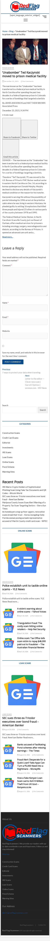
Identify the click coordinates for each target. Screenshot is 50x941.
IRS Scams (6, 452)
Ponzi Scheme (8, 68)
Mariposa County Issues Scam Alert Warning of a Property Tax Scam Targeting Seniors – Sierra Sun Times (24, 505)
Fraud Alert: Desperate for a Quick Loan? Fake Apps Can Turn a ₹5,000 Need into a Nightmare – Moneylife (31, 764)
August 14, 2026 (24, 773)
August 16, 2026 (24, 755)
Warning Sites (8, 471)
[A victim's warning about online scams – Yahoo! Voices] (8, 613)
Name (5, 303)
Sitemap (5, 854)
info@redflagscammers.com (16, 913)
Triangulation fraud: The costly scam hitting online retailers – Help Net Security (31, 626)
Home (4, 31)
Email (5, 317)
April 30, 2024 (8, 593)
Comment (7, 265)
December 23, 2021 (11, 81)
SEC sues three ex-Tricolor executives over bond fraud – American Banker (20, 721)
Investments (7, 447)
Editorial (6, 442)
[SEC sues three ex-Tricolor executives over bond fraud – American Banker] (25, 690)
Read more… (7, 237)
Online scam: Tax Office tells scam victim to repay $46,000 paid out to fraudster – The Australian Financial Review (31, 643)
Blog (11, 31)
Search (5, 405)
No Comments (28, 81)
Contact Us (42, 925)
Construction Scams (11, 433)
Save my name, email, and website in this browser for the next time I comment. (23, 354)
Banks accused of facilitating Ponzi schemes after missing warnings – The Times (31, 747)
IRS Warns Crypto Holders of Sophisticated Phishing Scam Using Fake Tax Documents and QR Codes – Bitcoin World (24, 490)
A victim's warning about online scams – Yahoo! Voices (31, 610)
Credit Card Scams (10, 438)
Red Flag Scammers (26, 925)
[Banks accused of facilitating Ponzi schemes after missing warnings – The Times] (8, 749)
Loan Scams (7, 457)
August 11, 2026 (24, 791)
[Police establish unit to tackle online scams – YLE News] (25, 558)
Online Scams (8, 462)
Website (6, 331)
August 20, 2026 (9, 729)
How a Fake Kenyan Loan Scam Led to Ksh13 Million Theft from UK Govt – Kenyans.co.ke (30, 782)
